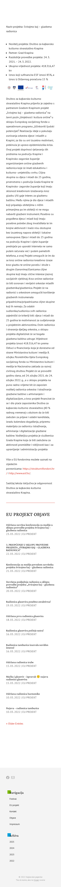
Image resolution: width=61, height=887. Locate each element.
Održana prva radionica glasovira (25, 616)
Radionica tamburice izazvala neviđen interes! (27, 646)
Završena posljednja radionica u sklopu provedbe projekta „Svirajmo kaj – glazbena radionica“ (30, 584)
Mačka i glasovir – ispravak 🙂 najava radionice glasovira (27, 678)
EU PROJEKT (29, 534)
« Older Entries (14, 723)
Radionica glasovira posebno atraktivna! (28, 601)
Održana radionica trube (20, 662)
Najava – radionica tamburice (22, 708)
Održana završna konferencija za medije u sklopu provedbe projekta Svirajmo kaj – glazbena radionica (29, 527)
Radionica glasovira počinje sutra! (25, 630)
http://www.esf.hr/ (19, 473)
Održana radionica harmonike (23, 693)
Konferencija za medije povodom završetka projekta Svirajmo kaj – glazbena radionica (30, 566)
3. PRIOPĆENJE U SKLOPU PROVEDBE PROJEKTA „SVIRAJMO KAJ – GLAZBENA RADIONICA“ (28, 547)
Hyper (36, 880)
